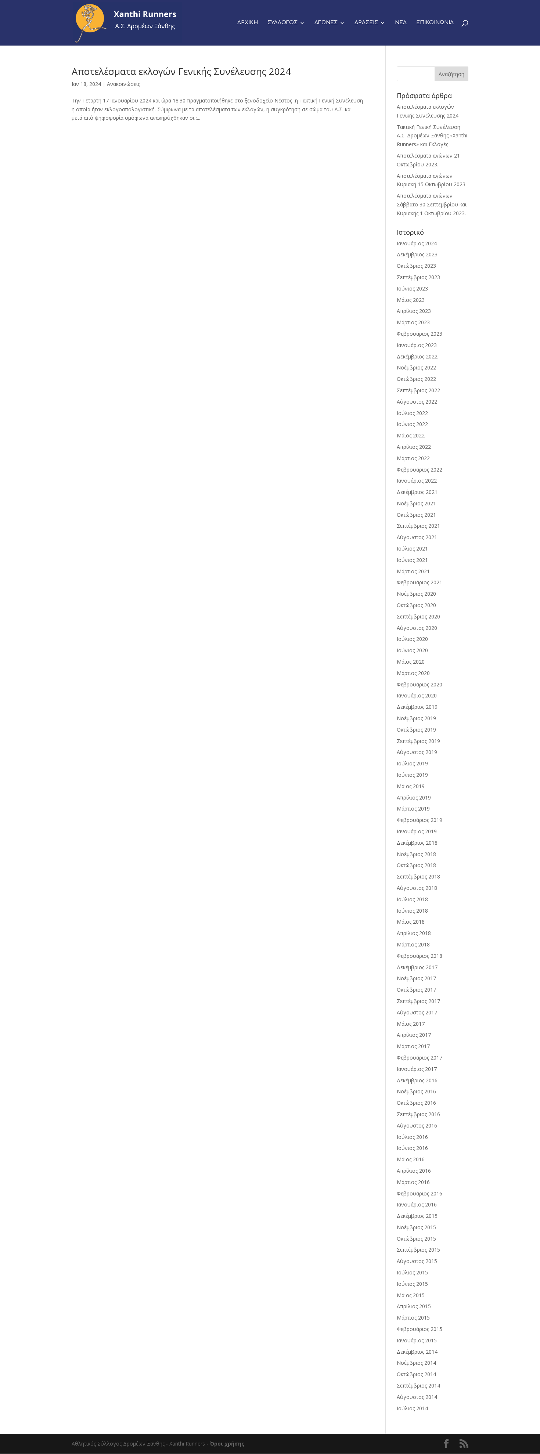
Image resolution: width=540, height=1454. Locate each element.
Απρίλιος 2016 (414, 1170)
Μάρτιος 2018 (413, 944)
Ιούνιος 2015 (412, 1283)
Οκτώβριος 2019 (416, 729)
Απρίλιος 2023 (414, 310)
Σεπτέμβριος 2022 (418, 390)
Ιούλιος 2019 (412, 763)
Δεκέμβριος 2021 (417, 491)
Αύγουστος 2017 (417, 1012)
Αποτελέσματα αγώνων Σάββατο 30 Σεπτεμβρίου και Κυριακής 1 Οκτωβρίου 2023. (432, 204)
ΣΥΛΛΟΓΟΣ (282, 22)
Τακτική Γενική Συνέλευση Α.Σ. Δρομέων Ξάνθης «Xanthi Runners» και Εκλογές (432, 135)
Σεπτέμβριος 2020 (418, 616)
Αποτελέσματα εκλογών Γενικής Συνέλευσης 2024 (181, 71)
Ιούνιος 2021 (412, 559)
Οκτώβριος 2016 (416, 1102)
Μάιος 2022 (411, 435)
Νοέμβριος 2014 (416, 1362)
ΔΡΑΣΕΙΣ (366, 22)
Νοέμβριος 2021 (416, 503)
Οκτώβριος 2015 (416, 1238)
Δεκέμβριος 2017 (417, 967)
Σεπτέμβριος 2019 (418, 740)
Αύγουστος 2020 (417, 627)
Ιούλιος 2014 (412, 1408)
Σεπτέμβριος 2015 (418, 1249)
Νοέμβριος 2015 (416, 1227)
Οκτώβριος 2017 (416, 989)
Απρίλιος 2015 (414, 1306)
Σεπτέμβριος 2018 (418, 876)
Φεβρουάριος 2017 (419, 1057)
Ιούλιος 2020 (412, 638)
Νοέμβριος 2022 (416, 367)
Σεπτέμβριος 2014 (418, 1385)
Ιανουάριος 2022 (417, 480)
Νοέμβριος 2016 (416, 1091)
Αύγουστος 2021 (417, 537)
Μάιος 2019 (411, 786)
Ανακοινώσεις (123, 83)
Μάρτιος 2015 (413, 1317)
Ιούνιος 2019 (412, 774)
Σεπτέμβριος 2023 (418, 277)
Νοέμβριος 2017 (416, 978)
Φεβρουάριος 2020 (419, 684)
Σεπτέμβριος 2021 (418, 525)
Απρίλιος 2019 (414, 797)
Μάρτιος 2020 (413, 673)
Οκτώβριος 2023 (416, 265)
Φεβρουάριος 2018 (419, 955)
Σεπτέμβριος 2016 (418, 1114)
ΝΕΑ (401, 22)
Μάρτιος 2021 (413, 571)
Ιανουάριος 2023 (417, 345)
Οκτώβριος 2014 (416, 1374)
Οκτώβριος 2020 (416, 605)
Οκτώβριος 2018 (416, 865)
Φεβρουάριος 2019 (419, 819)
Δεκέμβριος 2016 (417, 1080)
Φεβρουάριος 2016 (419, 1193)
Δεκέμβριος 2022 (417, 356)
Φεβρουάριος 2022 (419, 469)
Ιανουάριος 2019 (417, 831)
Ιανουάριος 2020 (417, 695)
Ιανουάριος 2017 (417, 1068)
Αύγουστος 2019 (417, 751)
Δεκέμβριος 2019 (417, 706)
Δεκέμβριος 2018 (417, 842)
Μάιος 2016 (411, 1159)
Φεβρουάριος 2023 (419, 333)
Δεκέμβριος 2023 (417, 254)
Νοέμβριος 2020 (416, 593)
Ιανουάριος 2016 (417, 1204)
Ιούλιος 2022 (412, 412)
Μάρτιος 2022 (413, 458)
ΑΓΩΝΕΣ (326, 22)
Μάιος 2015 (411, 1295)
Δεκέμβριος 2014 (417, 1351)
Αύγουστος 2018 (417, 887)
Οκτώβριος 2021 (416, 514)
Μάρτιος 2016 (413, 1182)
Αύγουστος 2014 (417, 1396)
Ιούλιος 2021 (412, 548)
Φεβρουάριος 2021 (419, 582)
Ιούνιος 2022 (412, 424)
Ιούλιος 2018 (412, 899)
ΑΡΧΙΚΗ (247, 22)
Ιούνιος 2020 (412, 650)
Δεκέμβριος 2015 (417, 1215)
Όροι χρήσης (227, 1443)
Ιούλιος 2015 (412, 1272)
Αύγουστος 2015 (417, 1261)
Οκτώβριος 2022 (416, 378)
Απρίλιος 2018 (414, 933)
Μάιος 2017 (411, 1023)
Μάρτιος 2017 (413, 1046)
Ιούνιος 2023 (412, 288)
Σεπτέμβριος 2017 (418, 1000)
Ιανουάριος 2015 (417, 1340)
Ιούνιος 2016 (412, 1147)
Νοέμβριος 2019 (416, 718)
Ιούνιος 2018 (412, 910)
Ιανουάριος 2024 (417, 243)
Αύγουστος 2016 (417, 1125)
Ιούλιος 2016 (412, 1136)
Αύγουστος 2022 (417, 401)
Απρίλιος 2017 (414, 1034)
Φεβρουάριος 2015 (419, 1328)
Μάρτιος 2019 (413, 808)
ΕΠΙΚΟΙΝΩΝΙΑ (435, 22)
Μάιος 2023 (411, 299)
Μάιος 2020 (411, 661)
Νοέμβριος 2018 (416, 854)
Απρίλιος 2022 (414, 446)
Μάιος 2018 (411, 921)
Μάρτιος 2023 (413, 322)
